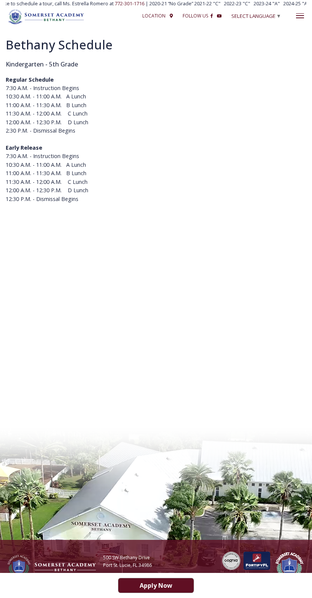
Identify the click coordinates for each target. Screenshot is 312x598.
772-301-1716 (126, 3)
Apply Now (156, 585)
